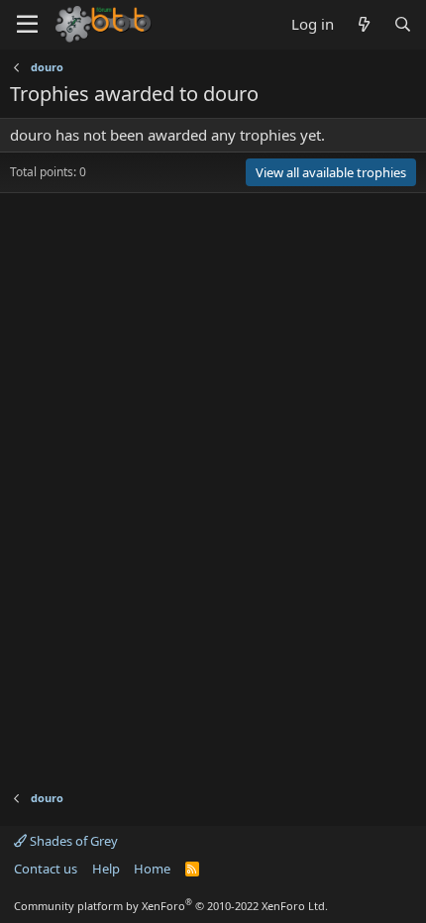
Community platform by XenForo (171, 905)
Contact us (45, 868)
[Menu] (27, 25)
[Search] (402, 24)
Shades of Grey (72, 841)
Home (152, 868)
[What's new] (363, 24)
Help (106, 868)
